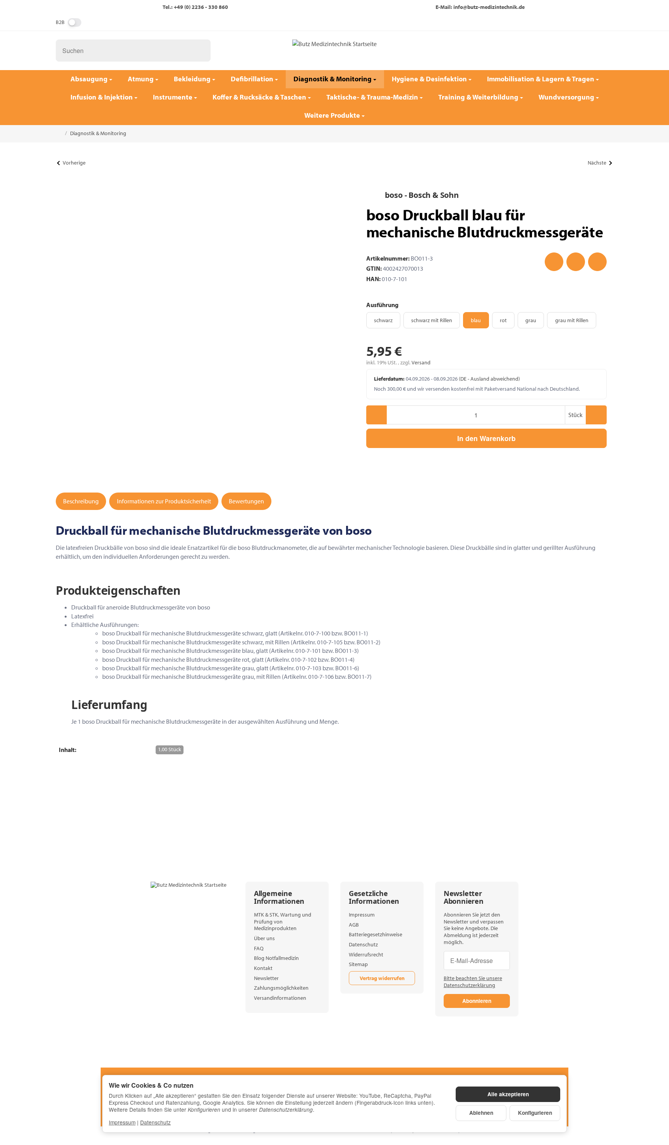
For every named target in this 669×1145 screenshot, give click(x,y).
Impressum (122, 1122)
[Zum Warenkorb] (601, 50)
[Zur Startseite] (334, 50)
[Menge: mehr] (596, 414)
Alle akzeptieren (508, 1094)
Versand (421, 362)
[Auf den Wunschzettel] (554, 261)
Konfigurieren (535, 1112)
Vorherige (74, 162)
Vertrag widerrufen (382, 978)
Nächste (597, 162)
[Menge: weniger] (376, 414)
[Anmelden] (580, 50)
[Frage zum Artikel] (597, 261)
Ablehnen (481, 1112)
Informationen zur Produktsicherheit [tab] (164, 501)
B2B (60, 22)
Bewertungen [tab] (246, 501)
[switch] (74, 22)
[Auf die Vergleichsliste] (575, 261)
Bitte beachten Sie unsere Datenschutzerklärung (473, 982)
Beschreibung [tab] (81, 501)
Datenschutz (155, 1122)
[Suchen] (201, 50)
